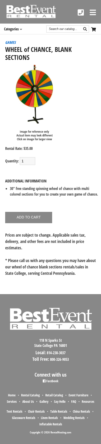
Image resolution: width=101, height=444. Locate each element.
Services (12, 401)
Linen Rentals (49, 417)
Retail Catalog (54, 395)
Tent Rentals (14, 411)
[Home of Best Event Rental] (50, 334)
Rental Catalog (30, 395)
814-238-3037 (56, 352)
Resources (88, 401)
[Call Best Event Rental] (81, 12)
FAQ (73, 401)
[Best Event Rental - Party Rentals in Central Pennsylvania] (31, 11)
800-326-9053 (59, 359)
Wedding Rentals (74, 417)
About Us (28, 401)
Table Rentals (58, 411)
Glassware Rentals (23, 417)
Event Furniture (78, 395)
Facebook (52, 381)
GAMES (10, 42)
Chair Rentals (36, 411)
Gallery (43, 401)
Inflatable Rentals (50, 424)
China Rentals (81, 411)
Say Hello (60, 401)
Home (12, 395)
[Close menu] (93, 12)
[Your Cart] (94, 29)
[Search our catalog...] (85, 29)
